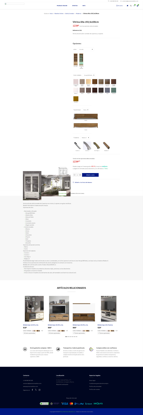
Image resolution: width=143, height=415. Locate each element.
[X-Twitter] (36, 390)
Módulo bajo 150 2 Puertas (105, 325)
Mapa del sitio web (71, 398)
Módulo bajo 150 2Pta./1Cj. (80, 325)
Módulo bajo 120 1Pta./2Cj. (30, 325)
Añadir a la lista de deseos (83, 182)
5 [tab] (74, 336)
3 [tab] (70, 336)
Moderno (78, 13)
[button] (131, 5)
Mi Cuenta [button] (120, 5)
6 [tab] (76, 336)
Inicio (51, 13)
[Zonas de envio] (58, 349)
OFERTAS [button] (75, 5)
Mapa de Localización (62, 384)
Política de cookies (94, 389)
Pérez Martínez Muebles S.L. (68, 411)
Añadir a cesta (90, 175)
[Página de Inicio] (14, 5)
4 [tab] (72, 336)
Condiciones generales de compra (98, 383)
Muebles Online (59, 13)
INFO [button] (84, 5)
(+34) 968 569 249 (114, 1)
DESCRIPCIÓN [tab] (62, 193)
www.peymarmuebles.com (30, 386)
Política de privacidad (95, 386)
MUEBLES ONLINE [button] (62, 5)
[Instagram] (39, 390)
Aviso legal (92, 380)
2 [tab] (68, 336)
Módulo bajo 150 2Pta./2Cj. (55, 325)
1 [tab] (66, 336)
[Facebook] (32, 390)
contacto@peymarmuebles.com (130, 1)
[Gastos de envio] (25, 349)
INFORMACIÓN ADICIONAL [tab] (77, 193)
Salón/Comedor (69, 13)
